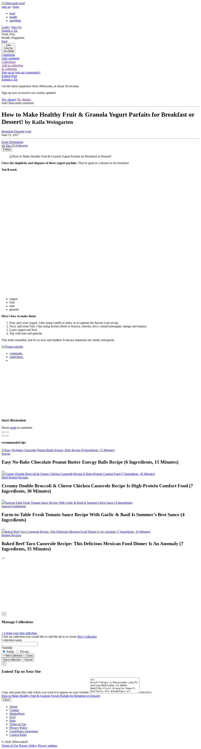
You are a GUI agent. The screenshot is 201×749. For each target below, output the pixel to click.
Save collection (12, 659)
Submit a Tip (9, 30)
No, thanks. (24, 99)
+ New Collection (12, 655)
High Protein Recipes (15, 477)
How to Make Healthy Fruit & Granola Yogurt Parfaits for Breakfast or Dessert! (51, 695)
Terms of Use (17, 724)
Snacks (6, 453)
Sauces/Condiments (14, 506)
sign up (6, 6)
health (13, 17)
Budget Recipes (11, 535)
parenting (15, 20)
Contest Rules (18, 734)
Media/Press (17, 713)
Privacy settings (47, 745)
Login (5, 27)
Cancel (28, 659)
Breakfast (7, 131)
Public (10, 651)
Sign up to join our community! (21, 72)
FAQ (12, 717)
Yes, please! (9, 99)
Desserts (19, 131)
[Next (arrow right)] (7, 435)
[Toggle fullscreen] (7, 432)
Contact (14, 710)
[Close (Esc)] (3, 432)
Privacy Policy (18, 727)
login (16, 6)
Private (24, 651)
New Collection (87, 636)
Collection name (12, 640)
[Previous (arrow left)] (3, 435)
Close (29, 655)
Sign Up (16, 27)
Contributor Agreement (23, 731)
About (13, 706)
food (12, 13)
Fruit (28, 131)
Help (12, 720)
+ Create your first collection (19, 633)
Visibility (7, 647)
